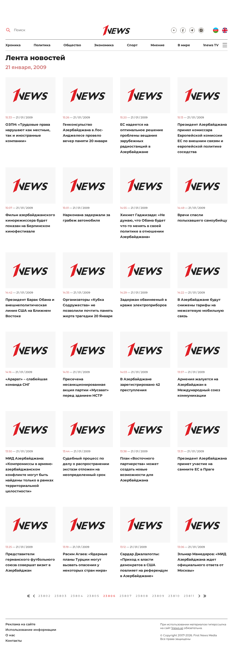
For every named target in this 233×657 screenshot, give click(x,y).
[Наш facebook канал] (183, 30)
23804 (77, 596)
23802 (44, 596)
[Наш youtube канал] (174, 30)
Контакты (13, 640)
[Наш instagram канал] (201, 30)
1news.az (177, 628)
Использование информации (30, 629)
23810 (174, 596)
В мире (184, 45)
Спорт (132, 45)
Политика (42, 45)
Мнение (158, 45)
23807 (126, 596)
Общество (72, 45)
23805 (93, 596)
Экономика (104, 45)
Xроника (12, 45)
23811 (189, 596)
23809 (158, 596)
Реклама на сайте (20, 624)
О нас (10, 635)
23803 (61, 596)
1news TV (210, 45)
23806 (109, 596)
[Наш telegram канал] (192, 30)
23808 (142, 596)
